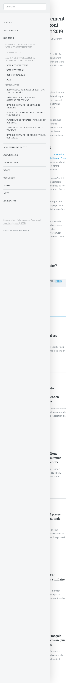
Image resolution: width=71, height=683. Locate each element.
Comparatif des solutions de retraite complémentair (21, 45)
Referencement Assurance (28, 220)
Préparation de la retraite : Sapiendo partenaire (22, 98)
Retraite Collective (17, 65)
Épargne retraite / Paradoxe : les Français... (25, 129)
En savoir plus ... (14, 52)
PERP (9, 80)
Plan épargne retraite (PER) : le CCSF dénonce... (26, 121)
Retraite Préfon (15, 70)
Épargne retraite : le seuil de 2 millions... (23, 106)
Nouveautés (12, 85)
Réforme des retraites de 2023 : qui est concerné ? (26, 91)
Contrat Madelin (16, 75)
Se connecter (9, 220)
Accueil (8, 22)
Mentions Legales (11, 223)
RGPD (23, 223)
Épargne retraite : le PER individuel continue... (26, 136)
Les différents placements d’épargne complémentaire (20, 59)
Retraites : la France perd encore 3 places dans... (26, 113)
